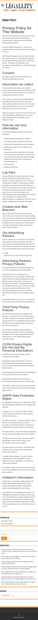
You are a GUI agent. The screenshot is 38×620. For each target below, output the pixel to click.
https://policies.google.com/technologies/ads (18, 255)
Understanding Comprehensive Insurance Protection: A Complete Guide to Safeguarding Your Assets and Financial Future (19, 551)
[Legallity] (19, 6)
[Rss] (19, 615)
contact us (5, 52)
